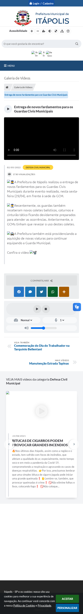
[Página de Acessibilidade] (68, 31)
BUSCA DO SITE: (13, 38)
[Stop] (46, 309)
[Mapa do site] (62, 31)
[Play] (37, 309)
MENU (11, 65)
